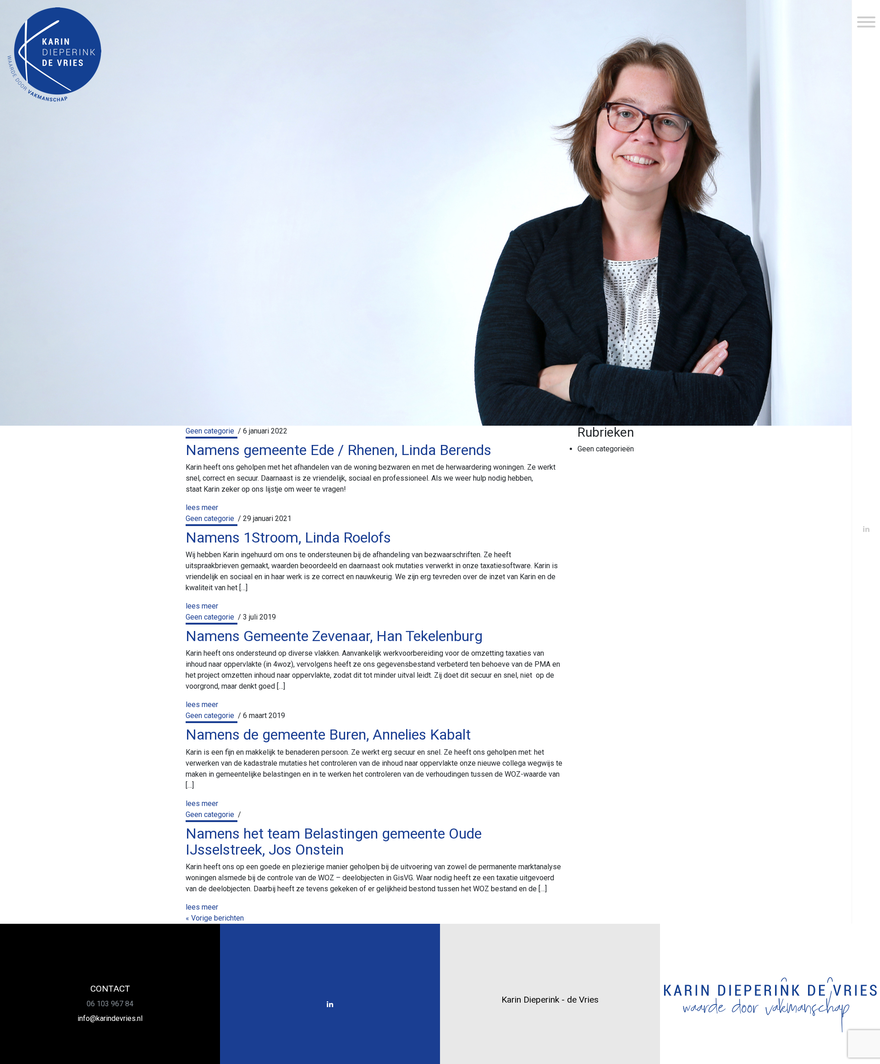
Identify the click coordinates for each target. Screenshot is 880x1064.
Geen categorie (210, 431)
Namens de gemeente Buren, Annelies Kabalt (328, 734)
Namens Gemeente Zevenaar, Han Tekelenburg (334, 636)
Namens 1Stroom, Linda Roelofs (288, 537)
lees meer (202, 507)
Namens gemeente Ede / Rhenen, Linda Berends (338, 450)
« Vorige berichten (215, 918)
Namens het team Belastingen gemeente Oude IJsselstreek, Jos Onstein (334, 841)
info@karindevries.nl (110, 1018)
